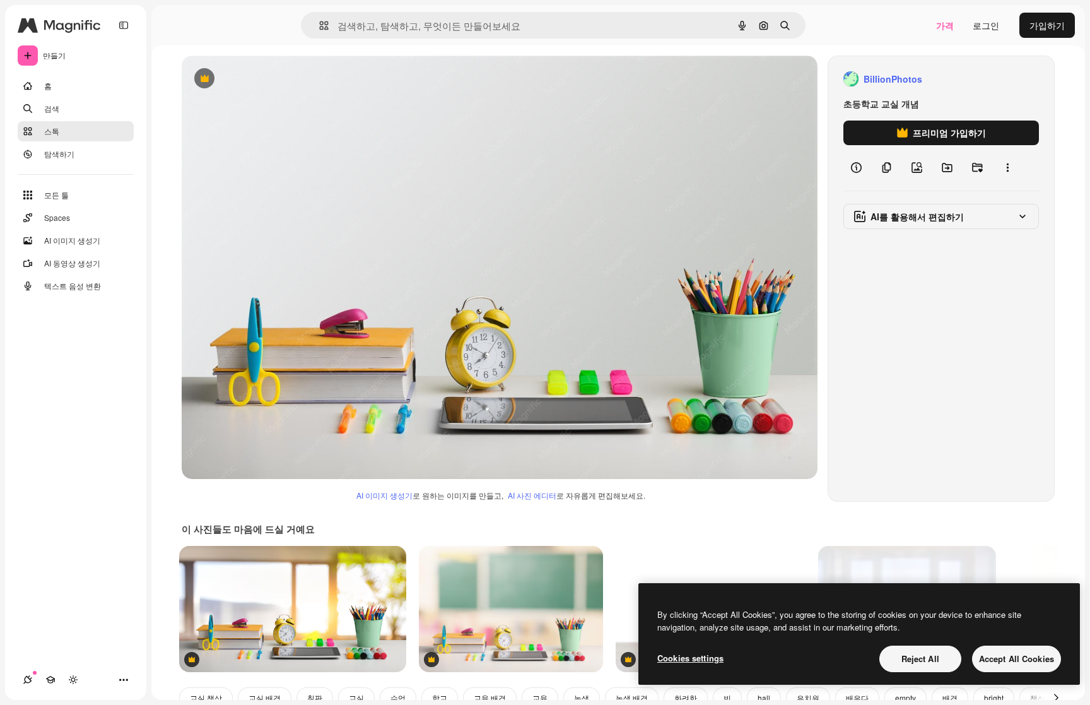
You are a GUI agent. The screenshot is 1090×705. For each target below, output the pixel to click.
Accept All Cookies (1016, 659)
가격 (945, 25)
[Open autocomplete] (319, 25)
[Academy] (50, 680)
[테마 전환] (73, 680)
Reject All (920, 659)
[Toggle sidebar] (124, 25)
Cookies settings (690, 658)
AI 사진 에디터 (532, 495)
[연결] (28, 680)
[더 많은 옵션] (1007, 168)
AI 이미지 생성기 (384, 495)
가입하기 (1047, 25)
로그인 (986, 25)
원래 (254, 79)
